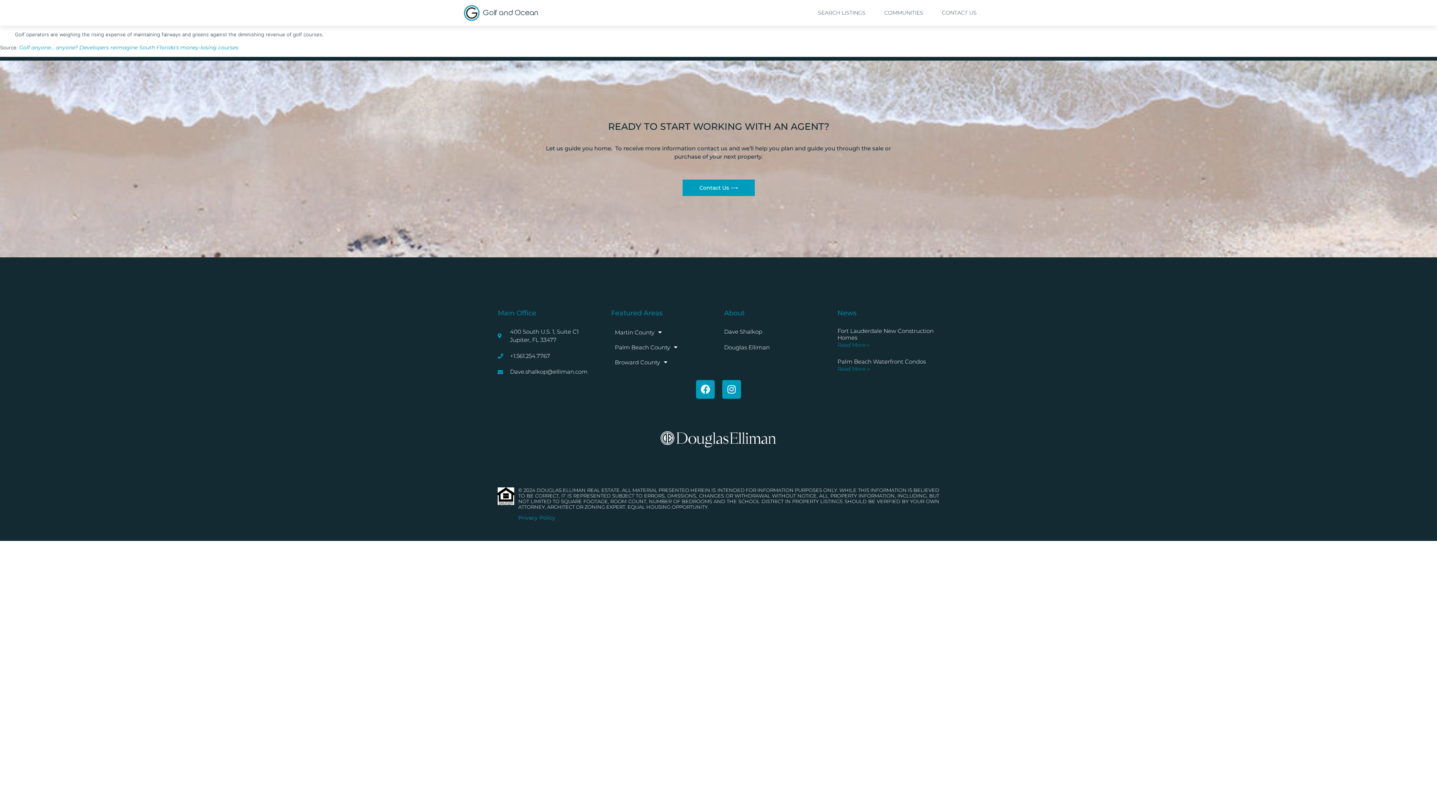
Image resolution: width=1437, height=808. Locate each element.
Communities (903, 12)
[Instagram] (731, 389)
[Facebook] (705, 389)
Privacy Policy (536, 517)
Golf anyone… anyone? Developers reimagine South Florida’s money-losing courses (128, 47)
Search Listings (842, 12)
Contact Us (959, 12)
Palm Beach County (642, 347)
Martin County (635, 332)
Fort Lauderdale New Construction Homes (886, 334)
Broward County (637, 362)
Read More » (853, 345)
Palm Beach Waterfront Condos (882, 361)
